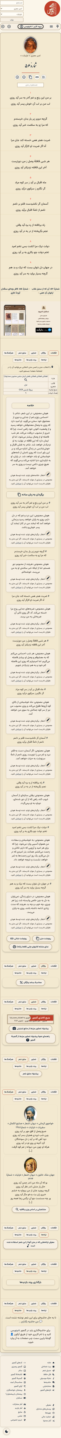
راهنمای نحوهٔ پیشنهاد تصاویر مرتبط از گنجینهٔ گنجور (30, 1038)
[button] (57, 26)
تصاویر (33, 353)
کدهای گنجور (17, 1362)
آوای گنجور (18, 1386)
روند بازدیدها (31, 360)
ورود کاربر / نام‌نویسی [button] (32, 26)
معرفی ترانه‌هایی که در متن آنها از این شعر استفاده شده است (30, 1244)
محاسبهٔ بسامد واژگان (32, 982)
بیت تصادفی (46, 1366)
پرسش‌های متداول (43, 1409)
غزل (25, 385)
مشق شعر (22, 353)
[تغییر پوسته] (6, 1431)
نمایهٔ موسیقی (45, 1378)
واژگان (43, 353)
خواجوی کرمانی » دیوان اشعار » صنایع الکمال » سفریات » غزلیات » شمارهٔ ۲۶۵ (30, 1125)
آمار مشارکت (18, 1404)
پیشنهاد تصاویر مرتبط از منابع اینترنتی (33, 1028)
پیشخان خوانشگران (15, 1390)
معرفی (48, 1405)
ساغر (20, 1370)
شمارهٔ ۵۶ (30, 65)
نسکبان (19, 1398)
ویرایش (18, 483)
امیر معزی (36, 56)
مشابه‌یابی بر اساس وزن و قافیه (32, 1209)
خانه (49, 1362)
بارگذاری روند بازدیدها (30, 1282)
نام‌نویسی (15, 1330)
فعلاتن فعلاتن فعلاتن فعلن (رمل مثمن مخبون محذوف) (26, 376)
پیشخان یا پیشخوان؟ (14, 1394)
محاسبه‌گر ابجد (16, 1382)
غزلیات (25, 56)
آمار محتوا (47, 1420)
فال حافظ (47, 1374)
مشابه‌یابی (47, 1386)
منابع (20, 1412)
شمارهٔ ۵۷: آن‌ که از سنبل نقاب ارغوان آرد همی (45, 291)
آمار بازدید (19, 1408)
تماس (20, 1416)
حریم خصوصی (17, 1420)
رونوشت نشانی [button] (20, 938)
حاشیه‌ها (18, 360)
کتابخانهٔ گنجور (17, 1374)
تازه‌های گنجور (45, 1390)
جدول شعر (46, 1370)
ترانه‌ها (43, 360)
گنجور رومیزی (17, 1366)
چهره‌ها (48, 1412)
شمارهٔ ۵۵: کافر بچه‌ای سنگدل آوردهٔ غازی (14, 291)
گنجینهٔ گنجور (17, 1378)
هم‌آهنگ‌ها (8, 353)
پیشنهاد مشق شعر (30, 1073)
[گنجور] (52, 9)
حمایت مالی (46, 1416)
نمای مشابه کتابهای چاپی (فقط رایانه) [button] (32, 946)
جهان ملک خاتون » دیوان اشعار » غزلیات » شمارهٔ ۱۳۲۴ (30, 1177)
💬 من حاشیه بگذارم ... (30, 1322)
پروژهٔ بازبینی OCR (26, 389)
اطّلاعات (54, 353)
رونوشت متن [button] (45, 938)
